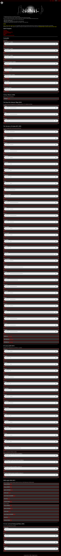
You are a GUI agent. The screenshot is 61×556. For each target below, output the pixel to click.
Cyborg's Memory (6, 31)
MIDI (8, 65)
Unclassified (5, 30)
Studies (4, 34)
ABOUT (53, 0)
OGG (5, 45)
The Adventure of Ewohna (7, 32)
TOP (50, 0)
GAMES (59, 0)
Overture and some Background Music (8, 35)
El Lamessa (5, 33)
